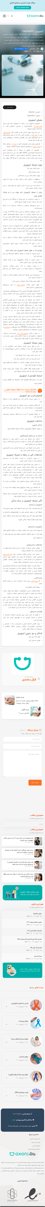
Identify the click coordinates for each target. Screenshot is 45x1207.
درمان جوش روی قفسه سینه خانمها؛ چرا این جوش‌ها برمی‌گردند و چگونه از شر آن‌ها (19, 851)
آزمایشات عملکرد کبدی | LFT (34, 931)
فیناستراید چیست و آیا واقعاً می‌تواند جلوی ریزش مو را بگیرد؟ (21, 391)
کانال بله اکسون (35, 1142)
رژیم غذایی (34, 581)
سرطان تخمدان (23, 1057)
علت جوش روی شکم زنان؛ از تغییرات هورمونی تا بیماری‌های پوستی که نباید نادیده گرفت (20, 863)
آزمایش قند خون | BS (36, 948)
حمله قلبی (34, 135)
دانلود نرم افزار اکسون (34, 1149)
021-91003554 (17, 1114)
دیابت (15, 144)
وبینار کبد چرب (38, 956)
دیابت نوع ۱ (36, 146)
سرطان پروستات (23, 1021)
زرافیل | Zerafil (37, 914)
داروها (26, 49)
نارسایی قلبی (7, 132)
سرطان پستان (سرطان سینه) (19, 1039)
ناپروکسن (7, 327)
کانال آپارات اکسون (35, 1139)
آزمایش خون (21, 285)
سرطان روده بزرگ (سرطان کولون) (18, 1075)
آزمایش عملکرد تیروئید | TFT (34, 922)
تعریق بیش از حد (22, 333)
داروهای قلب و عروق (19, 49)
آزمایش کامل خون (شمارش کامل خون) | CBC (29, 939)
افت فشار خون (7, 554)
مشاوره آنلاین (36, 1146)
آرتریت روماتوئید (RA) (21, 1092)
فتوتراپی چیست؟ (24, 713)
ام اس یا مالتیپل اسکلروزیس (19, 1003)
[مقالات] (3, 824)
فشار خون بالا (38, 126)
